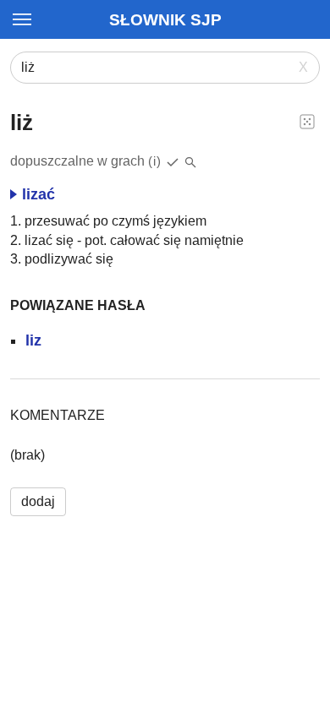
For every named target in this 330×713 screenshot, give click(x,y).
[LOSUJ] (307, 120)
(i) (155, 161)
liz (33, 340)
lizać (38, 194)
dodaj (38, 501)
